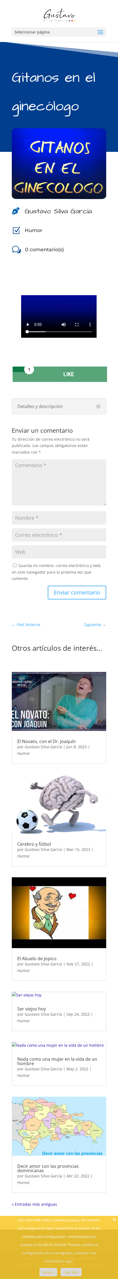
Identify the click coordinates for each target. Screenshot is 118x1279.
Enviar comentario (77, 592)
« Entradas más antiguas (34, 1204)
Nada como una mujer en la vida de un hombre (57, 1061)
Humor (33, 230)
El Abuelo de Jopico (37, 959)
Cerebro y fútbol (34, 844)
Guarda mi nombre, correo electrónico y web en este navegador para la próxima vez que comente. (56, 572)
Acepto (48, 1272)
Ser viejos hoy (31, 1009)
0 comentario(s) (44, 250)
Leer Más (71, 1272)
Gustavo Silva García (43, 746)
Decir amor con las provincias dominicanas (48, 1168)
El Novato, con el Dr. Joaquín (46, 741)
